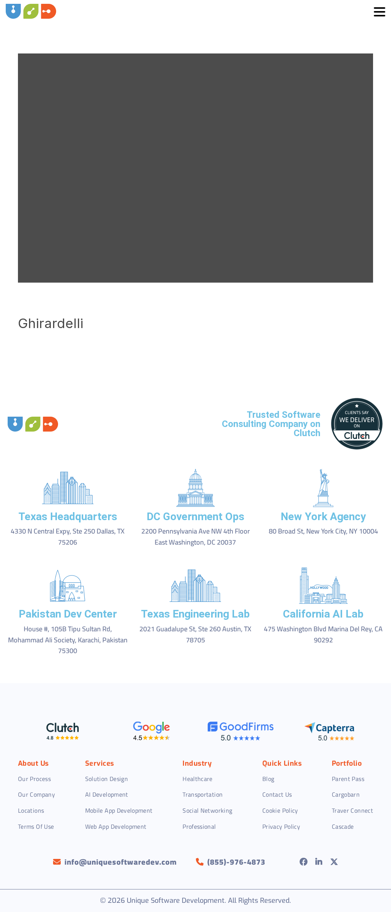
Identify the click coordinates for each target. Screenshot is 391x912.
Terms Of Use (36, 826)
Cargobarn (346, 794)
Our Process (34, 778)
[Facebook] (304, 862)
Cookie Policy (280, 810)
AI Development (106, 794)
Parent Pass (348, 778)
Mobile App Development (119, 810)
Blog (268, 778)
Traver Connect (352, 810)
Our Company (36, 794)
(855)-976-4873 (236, 862)
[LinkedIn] (319, 862)
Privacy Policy (281, 826)
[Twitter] (334, 862)
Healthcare (198, 778)
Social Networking (207, 810)
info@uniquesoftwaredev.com (121, 862)
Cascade (343, 826)
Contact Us (277, 794)
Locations (31, 810)
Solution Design (106, 778)
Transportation (203, 794)
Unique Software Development (176, 900)
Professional (199, 826)
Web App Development (116, 826)
